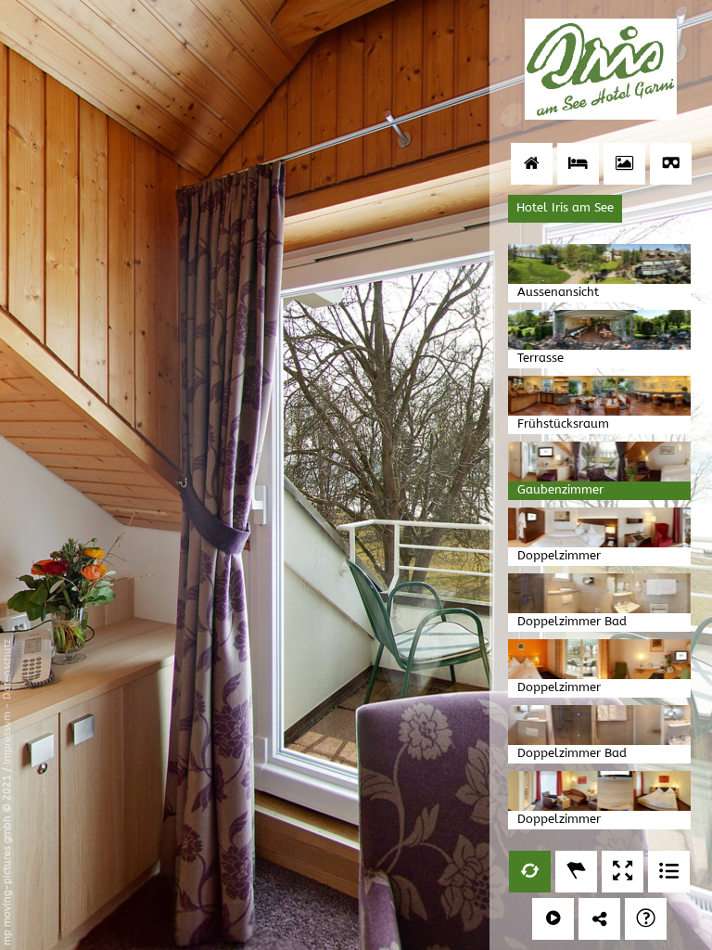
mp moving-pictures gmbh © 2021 (7, 858)
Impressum (7, 738)
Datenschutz (7, 669)
